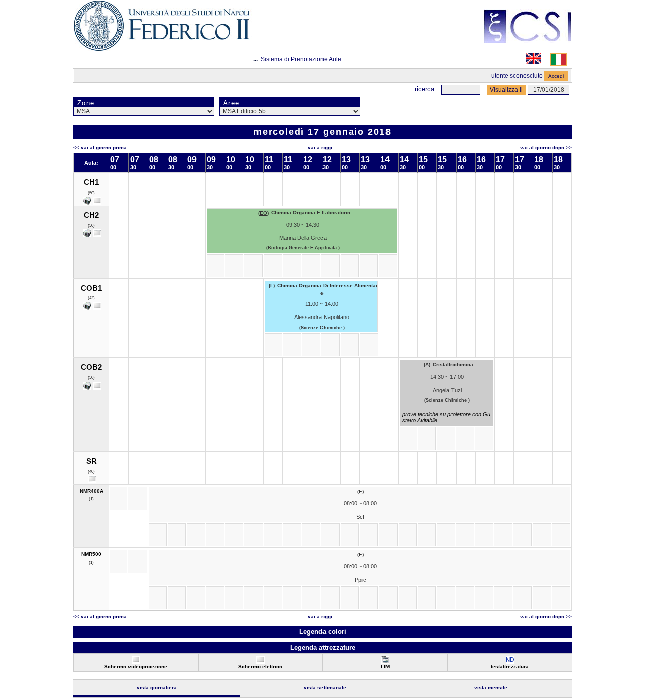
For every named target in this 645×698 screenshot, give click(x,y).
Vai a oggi (320, 147)
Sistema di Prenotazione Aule (301, 59)
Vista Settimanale (325, 687)
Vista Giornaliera (157, 687)
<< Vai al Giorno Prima (100, 147)
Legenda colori (322, 632)
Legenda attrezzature (322, 647)
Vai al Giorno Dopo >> (546, 147)
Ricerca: (425, 89)
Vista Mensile (490, 687)
